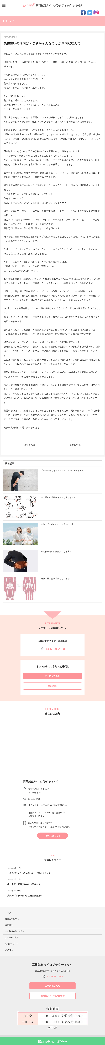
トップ (8, 913)
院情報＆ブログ (12, 944)
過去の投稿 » (75, 445)
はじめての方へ (12, 919)
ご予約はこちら (52, 676)
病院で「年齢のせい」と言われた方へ (24, 895)
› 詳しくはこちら (52, 835)
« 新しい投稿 (29, 445)
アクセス (9, 950)
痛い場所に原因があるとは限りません (24, 884)
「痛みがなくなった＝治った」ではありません (28, 873)
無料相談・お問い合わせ (53, 996)
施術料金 (9, 925)
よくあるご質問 (12, 937)
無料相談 (52, 686)
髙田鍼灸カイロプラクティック (59, 5)
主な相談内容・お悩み (14, 931)
